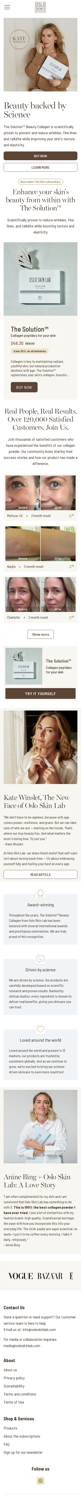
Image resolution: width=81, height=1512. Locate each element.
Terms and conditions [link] (20, 1393)
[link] (40, 7)
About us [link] (10, 1369)
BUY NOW (40, 156)
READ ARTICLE (40, 874)
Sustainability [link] (14, 1385)
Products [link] (10, 1428)
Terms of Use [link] (14, 1402)
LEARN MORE (41, 167)
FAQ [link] (6, 1444)
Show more (40, 634)
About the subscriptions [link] (22, 1436)
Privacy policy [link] (14, 1377)
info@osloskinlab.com (39, 1329)
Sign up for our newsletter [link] (23, 1452)
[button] (40, 693)
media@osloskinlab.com (22, 1345)
